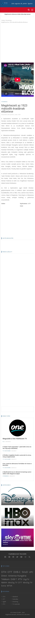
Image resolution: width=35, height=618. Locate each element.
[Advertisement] (17, 42)
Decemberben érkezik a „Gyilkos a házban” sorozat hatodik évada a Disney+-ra (16, 499)
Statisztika (15, 599)
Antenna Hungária (17, 575)
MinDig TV (12, 582)
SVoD (21, 206)
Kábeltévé (15, 596)
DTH (3, 572)
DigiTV (26, 579)
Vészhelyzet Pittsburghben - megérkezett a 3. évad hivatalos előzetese (17, 520)
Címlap (3, 20)
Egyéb (4, 601)
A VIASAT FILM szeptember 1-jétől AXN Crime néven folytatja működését (17, 447)
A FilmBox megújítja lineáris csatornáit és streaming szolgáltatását (17, 456)
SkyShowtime (23, 203)
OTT (29, 203)
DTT (4, 441)
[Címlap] (4, 3)
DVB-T (14, 579)
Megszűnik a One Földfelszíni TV (15, 439)
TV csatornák (7, 450)
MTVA (9, 585)
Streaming (8, 20)
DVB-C (17, 572)
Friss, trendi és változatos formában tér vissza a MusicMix (17, 464)
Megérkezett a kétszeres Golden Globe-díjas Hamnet (17, 14)
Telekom (5, 579)
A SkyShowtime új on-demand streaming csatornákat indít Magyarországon (17, 472)
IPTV (20, 579)
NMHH (4, 582)
